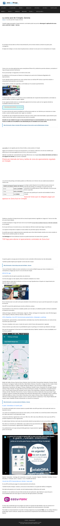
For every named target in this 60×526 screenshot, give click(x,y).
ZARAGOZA (17, 11)
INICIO (4, 19)
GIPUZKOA (37, 7)
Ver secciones (20, 107)
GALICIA (9, 11)
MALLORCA (24, 11)
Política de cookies (36, 523)
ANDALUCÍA (28, 7)
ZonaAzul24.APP (32, 520)
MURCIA (3, 11)
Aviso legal (22, 523)
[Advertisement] (30, 35)
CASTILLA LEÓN (39, 11)
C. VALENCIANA (12, 7)
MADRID (20, 7)
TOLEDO (31, 11)
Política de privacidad (28, 523)
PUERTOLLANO (53, 7)
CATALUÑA (3, 7)
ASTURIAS (45, 7)
